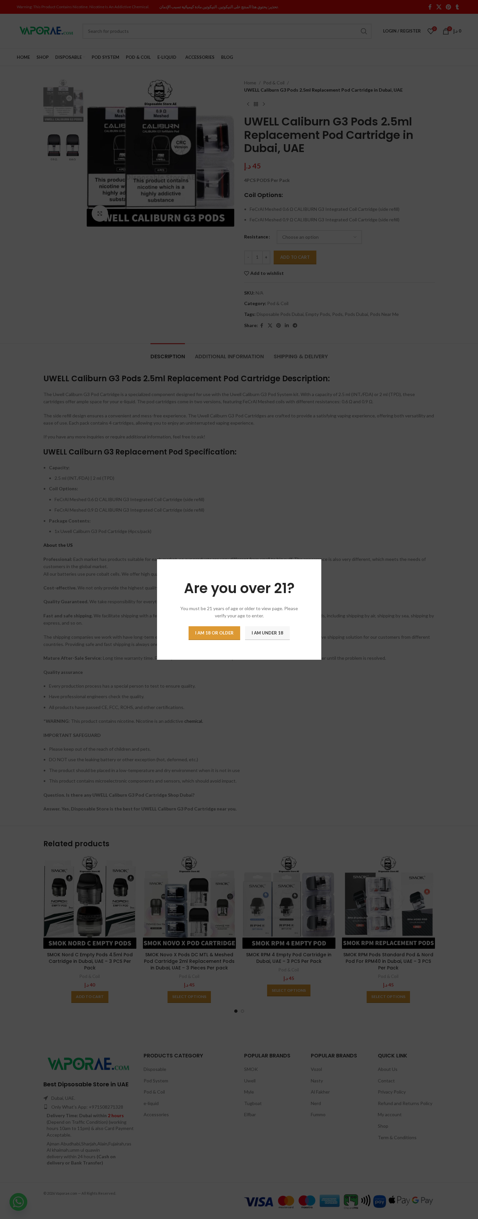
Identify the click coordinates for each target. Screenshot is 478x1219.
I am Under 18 (267, 632)
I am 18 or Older (214, 632)
